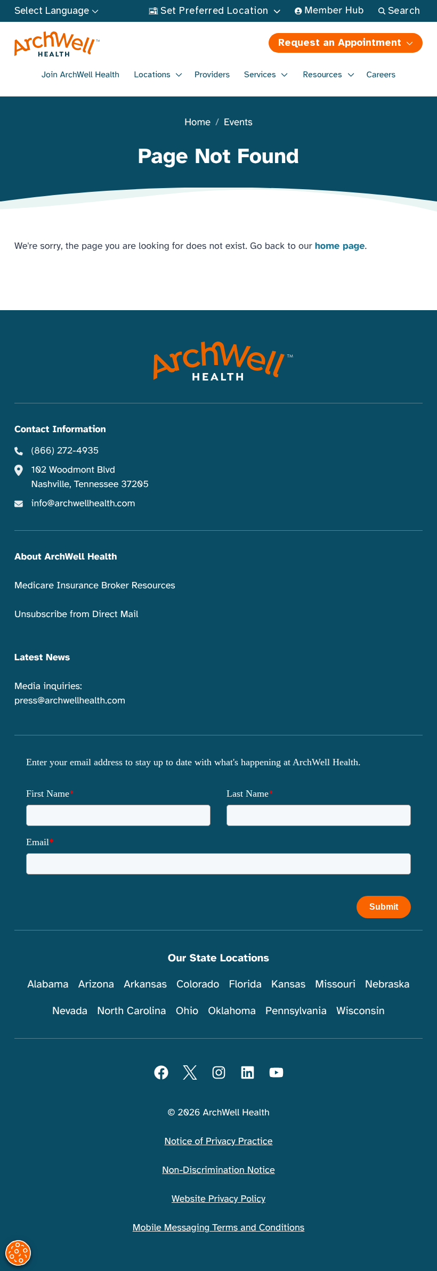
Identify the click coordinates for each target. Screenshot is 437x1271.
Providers (212, 74)
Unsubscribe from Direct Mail (76, 614)
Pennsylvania (296, 1010)
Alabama (48, 984)
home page (340, 246)
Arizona (96, 984)
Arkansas (145, 984)
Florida (245, 984)
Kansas (288, 984)
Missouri (335, 984)
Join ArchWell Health (80, 74)
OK (341, 1245)
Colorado (197, 984)
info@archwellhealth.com (83, 503)
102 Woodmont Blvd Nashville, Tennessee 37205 (90, 477)
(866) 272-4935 (65, 451)
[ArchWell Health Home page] (115, 44)
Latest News (42, 657)
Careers (381, 74)
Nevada (69, 1010)
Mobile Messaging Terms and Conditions (218, 1228)
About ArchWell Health (65, 557)
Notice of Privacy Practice (219, 1141)
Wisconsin (360, 1010)
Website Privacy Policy (218, 1199)
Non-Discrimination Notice (218, 1170)
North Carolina (131, 1010)
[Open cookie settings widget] (18, 1253)
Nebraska (387, 984)
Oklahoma (232, 1010)
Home (197, 123)
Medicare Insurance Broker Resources (94, 586)
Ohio (187, 1010)
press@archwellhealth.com (69, 701)
